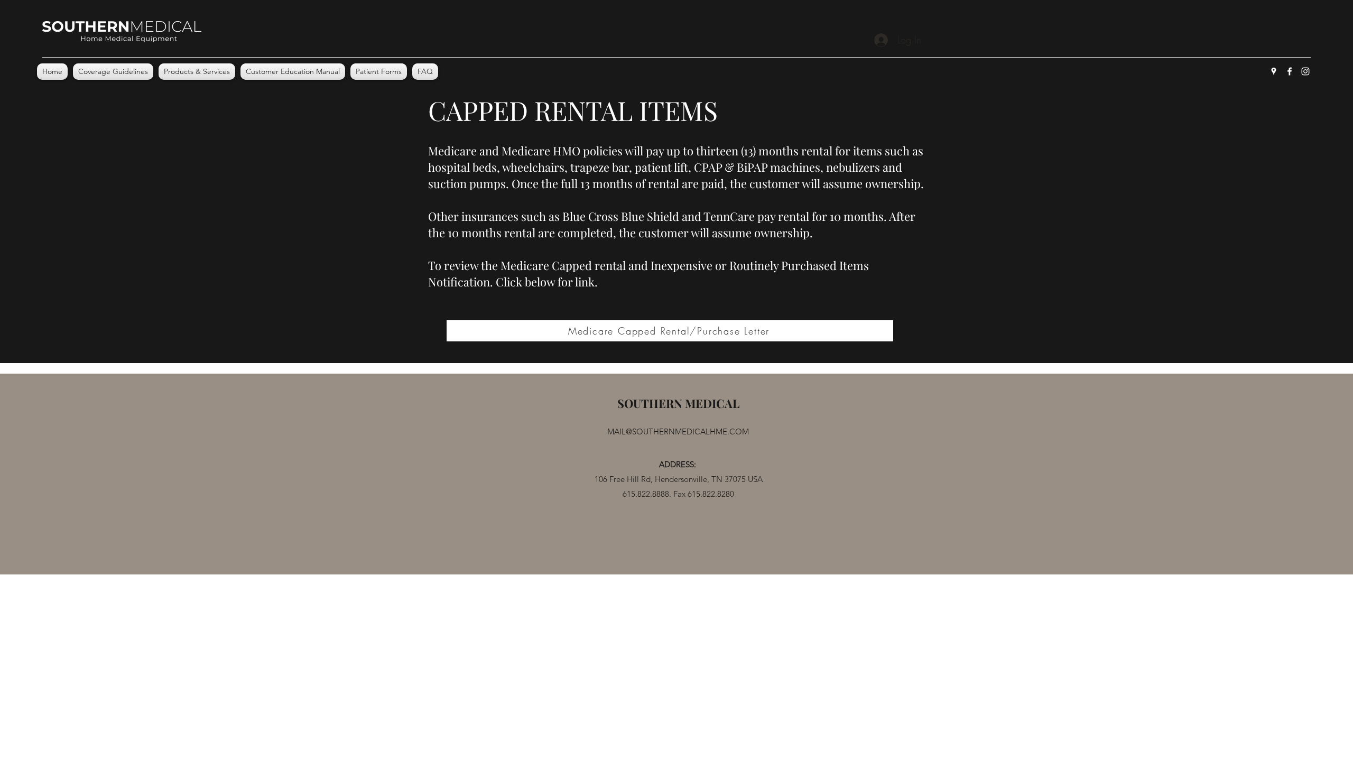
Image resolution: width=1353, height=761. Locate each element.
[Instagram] (1305, 71)
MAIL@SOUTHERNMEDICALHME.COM (678, 431)
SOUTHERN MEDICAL (678, 403)
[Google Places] (1273, 71)
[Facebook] (1289, 71)
